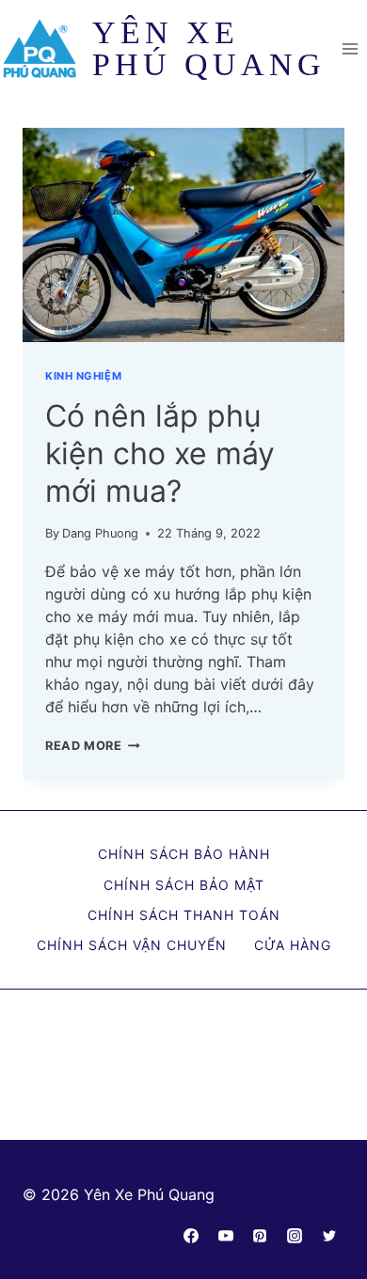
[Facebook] (191, 1236)
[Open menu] (349, 48)
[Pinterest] (260, 1236)
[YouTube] (226, 1236)
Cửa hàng (292, 945)
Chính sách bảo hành (184, 854)
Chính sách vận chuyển (132, 945)
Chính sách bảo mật (184, 885)
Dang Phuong (100, 533)
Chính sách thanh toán (184, 915)
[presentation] (183, 235)
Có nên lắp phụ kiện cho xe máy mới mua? (160, 453)
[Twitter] (329, 1236)
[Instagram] (294, 1236)
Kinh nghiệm (83, 375)
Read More (92, 746)
